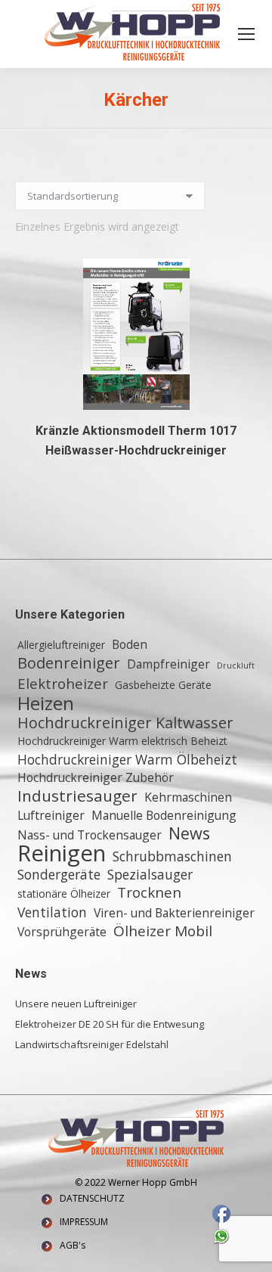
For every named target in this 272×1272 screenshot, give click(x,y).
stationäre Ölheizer (63, 893)
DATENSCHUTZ (92, 1198)
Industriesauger (77, 795)
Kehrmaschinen (188, 797)
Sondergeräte (58, 874)
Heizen (45, 703)
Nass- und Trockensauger (89, 835)
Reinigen (61, 853)
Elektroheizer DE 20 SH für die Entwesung (109, 1024)
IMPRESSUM (84, 1221)
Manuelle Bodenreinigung (163, 815)
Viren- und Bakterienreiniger (174, 912)
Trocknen (149, 892)
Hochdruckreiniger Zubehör (95, 777)
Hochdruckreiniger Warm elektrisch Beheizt (122, 741)
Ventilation (52, 912)
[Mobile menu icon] (246, 34)
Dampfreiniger (168, 664)
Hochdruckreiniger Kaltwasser (125, 723)
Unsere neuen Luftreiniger (76, 1003)
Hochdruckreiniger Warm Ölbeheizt (127, 759)
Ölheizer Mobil (162, 931)
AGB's (72, 1245)
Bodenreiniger (68, 663)
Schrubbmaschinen (172, 856)
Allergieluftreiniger (61, 645)
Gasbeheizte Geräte (163, 685)
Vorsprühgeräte (62, 931)
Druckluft (236, 665)
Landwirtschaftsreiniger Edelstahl (91, 1044)
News (189, 833)
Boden (129, 644)
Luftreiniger (51, 815)
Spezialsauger (150, 874)
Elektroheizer (62, 683)
